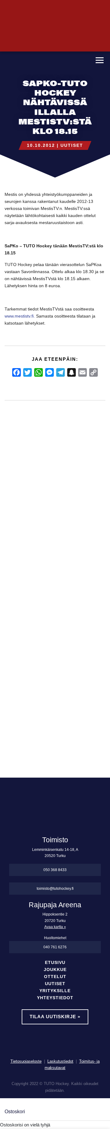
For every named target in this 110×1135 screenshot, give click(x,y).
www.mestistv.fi (19, 316)
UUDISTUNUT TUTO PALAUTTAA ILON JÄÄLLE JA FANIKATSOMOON (76, 562)
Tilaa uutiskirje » (55, 1016)
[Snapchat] (71, 372)
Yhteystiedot (55, 998)
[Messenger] (49, 372)
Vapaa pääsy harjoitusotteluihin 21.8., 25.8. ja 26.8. (45, 542)
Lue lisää (19, 709)
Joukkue (55, 969)
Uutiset (72, 145)
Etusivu (55, 962)
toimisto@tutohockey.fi (55, 888)
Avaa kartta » (55, 927)
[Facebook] (16, 372)
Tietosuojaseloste (26, 1061)
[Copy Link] (93, 372)
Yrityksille (55, 990)
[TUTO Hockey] (45, 60)
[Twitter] (27, 372)
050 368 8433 (55, 870)
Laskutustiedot (60, 1061)
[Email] (82, 372)
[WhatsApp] (38, 372)
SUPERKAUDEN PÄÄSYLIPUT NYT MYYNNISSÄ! (15, 542)
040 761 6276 (55, 947)
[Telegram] (60, 372)
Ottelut (55, 976)
